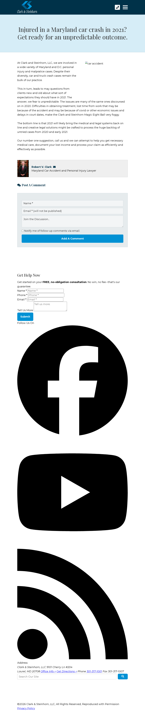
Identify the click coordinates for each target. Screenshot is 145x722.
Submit (25, 316)
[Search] (123, 676)
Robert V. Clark (42, 167)
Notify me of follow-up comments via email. (52, 230)
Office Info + (48, 671)
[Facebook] (72, 434)
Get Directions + (66, 671)
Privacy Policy (26, 708)
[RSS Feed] (72, 658)
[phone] (117, 7)
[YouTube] (72, 546)
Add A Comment (72, 238)
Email (21, 299)
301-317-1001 (94, 671)
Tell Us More (25, 310)
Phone (22, 295)
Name (22, 290)
